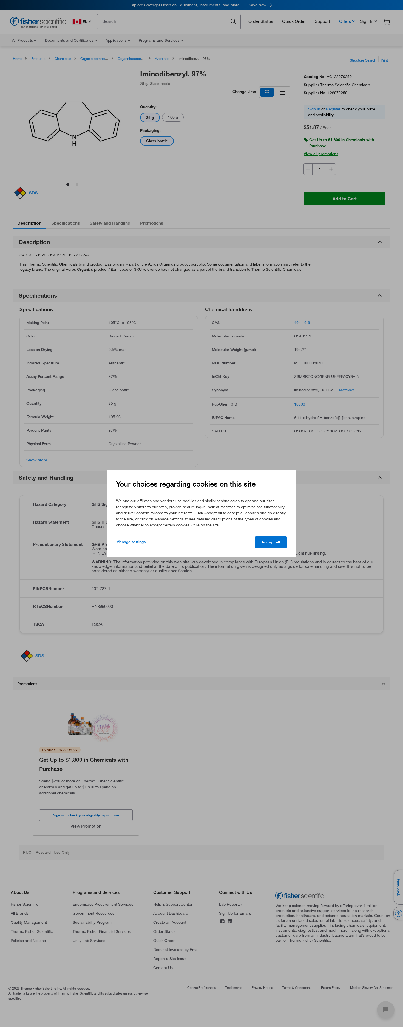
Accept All (271, 542)
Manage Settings (131, 541)
